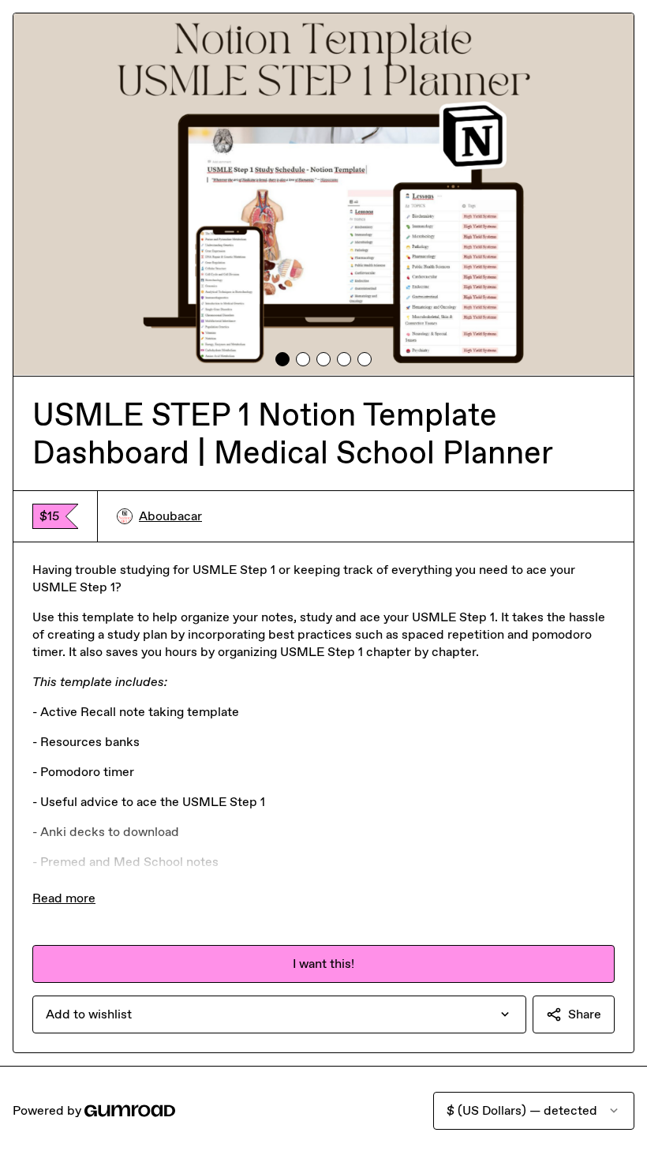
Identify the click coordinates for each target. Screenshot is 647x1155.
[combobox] (279, 1014)
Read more (63, 898)
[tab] (282, 359)
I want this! (323, 963)
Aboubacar (170, 515)
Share (584, 1014)
